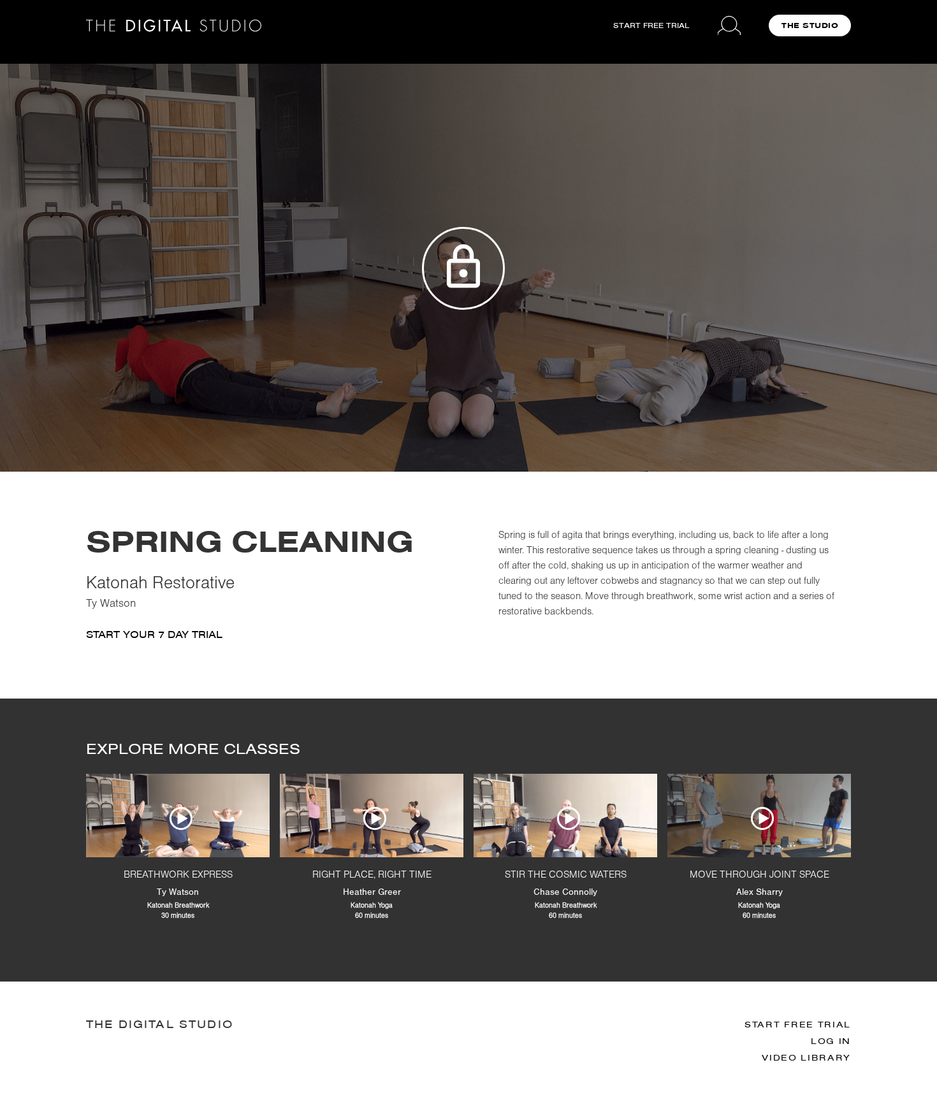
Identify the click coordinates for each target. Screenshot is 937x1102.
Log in (831, 1041)
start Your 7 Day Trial (154, 634)
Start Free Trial (798, 1024)
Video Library (806, 1057)
